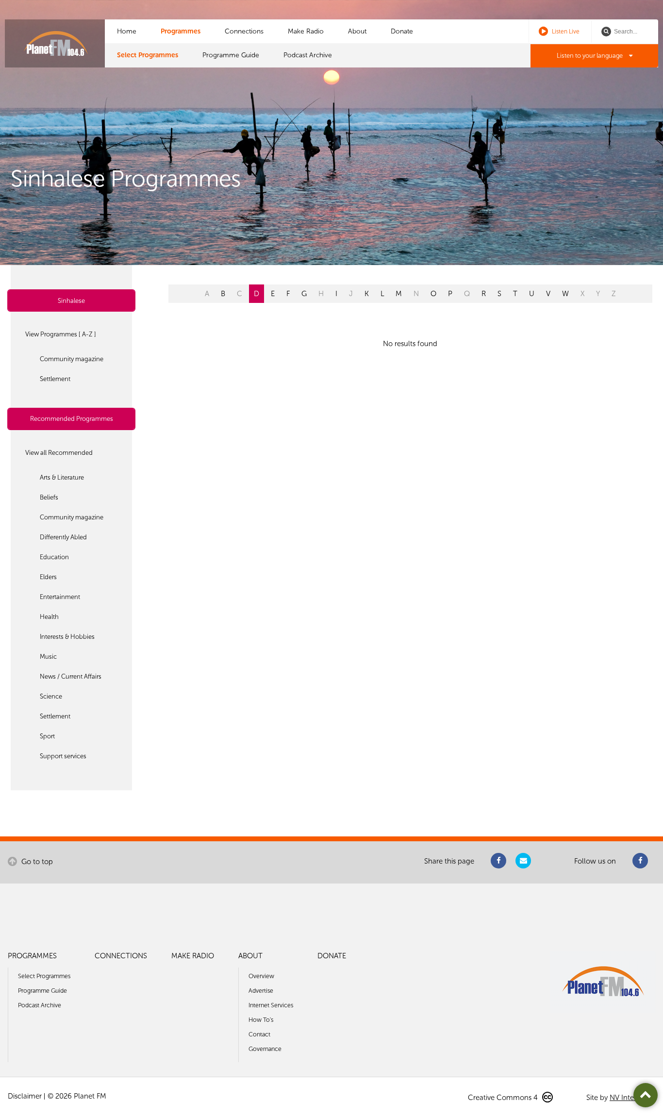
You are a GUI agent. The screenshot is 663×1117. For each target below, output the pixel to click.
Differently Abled (63, 537)
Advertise (261, 990)
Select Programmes (147, 55)
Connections (244, 31)
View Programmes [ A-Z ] (60, 334)
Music (48, 656)
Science (51, 696)
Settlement (55, 379)
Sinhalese (71, 300)
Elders (48, 577)
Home (126, 31)
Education (54, 557)
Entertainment (60, 596)
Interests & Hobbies (67, 636)
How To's (261, 1019)
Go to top (36, 861)
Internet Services (271, 1005)
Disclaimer (25, 1096)
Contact (259, 1034)
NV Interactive (632, 1097)
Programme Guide (230, 55)
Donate (402, 31)
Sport (47, 736)
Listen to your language (590, 55)
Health (49, 616)
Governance (265, 1048)
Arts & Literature (62, 477)
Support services (63, 756)
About (357, 31)
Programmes (180, 31)
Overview (261, 976)
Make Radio (306, 31)
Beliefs (49, 497)
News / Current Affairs (70, 676)
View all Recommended (59, 452)
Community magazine (71, 359)
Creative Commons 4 (504, 1097)
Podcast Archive (307, 55)
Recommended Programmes (71, 418)
